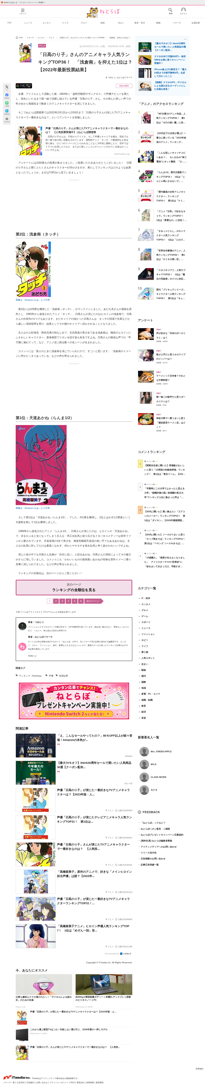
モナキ (154, 790)
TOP (9, 23)
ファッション (148, 634)
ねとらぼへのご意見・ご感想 (154, 829)
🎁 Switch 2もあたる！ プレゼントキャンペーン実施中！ (23, 2)
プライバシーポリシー (59, 1082)
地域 (102, 23)
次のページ (92, 601)
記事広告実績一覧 (148, 864)
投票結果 (63, 675)
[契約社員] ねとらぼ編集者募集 (155, 840)
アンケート (145, 320)
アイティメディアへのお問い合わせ (157, 846)
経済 (143, 711)
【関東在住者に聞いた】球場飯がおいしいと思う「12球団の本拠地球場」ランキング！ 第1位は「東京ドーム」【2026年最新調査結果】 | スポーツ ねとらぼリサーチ (164, 474)
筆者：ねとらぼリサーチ (40, 637)
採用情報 (90, 1082)
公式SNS (21, 1082)
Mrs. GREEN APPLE (161, 751)
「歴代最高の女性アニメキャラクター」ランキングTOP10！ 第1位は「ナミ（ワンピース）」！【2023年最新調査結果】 (171, 201)
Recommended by (112, 954)
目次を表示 (124, 86)
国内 (143, 676)
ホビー (144, 640)
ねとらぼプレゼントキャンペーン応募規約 (160, 834)
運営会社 (81, 1082)
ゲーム (144, 616)
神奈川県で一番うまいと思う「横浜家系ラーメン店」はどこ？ (170, 422)
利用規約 (199, 1069)
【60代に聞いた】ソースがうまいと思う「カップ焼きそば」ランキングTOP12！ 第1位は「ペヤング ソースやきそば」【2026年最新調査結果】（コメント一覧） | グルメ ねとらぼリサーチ (165, 543)
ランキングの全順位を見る (74, 590)
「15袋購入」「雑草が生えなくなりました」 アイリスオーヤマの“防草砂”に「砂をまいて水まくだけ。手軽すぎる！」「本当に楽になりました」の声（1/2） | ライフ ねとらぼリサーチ (164, 566)
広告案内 (30, 1082)
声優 (51, 675)
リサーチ (177, 23)
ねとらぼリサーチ (124, 77)
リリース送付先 (147, 852)
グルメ (84, 23)
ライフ (144, 646)
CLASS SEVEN (158, 777)
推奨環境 (99, 1082)
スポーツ (145, 622)
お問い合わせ (42, 1082)
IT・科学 (145, 598)
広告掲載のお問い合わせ (151, 858)
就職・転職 (147, 700)
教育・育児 (140, 23)
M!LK (153, 764)
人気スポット (148, 658)
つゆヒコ (111, 77)
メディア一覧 (9, 1082)
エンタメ (46, 23)
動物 (158, 23)
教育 (143, 706)
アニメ (42, 46)
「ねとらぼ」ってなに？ (151, 822)
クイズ (65, 23)
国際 (143, 682)
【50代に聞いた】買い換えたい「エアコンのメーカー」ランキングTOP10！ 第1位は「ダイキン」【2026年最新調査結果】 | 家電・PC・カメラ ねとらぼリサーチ (164, 520)
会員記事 (196, 23)
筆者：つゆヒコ (36, 622)
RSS (73, 1082)
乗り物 (144, 652)
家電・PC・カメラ (150, 694)
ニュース (28, 23)
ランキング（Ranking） (31, 675)
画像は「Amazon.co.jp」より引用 (33, 300)
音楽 (143, 718)
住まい (121, 23)
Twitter (31, 656)
